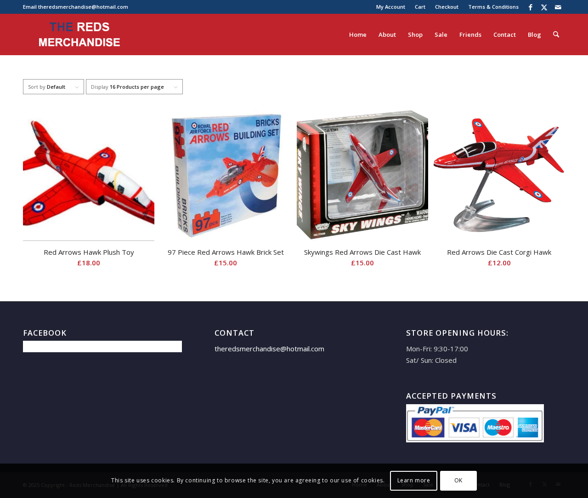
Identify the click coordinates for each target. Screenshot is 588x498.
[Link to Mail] (558, 7)
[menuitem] (391, 7)
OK (458, 480)
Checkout (446, 6)
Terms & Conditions (493, 6)
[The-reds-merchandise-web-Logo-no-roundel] (79, 34)
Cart (420, 6)
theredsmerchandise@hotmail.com (83, 6)
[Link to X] (544, 7)
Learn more (413, 480)
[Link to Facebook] (530, 7)
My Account (390, 6)
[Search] (556, 34)
